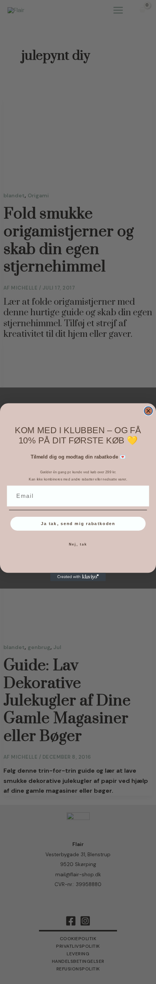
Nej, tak (78, 544)
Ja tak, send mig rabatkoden (78, 523)
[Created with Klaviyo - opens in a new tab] (78, 577)
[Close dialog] (148, 410)
